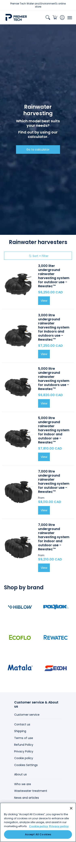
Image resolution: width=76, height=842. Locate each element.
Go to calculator (37, 149)
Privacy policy (59, 826)
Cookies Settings (26, 765)
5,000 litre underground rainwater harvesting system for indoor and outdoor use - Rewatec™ (53, 430)
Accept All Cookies (38, 834)
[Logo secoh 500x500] (56, 668)
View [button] (44, 510)
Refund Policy (23, 745)
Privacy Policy (23, 751)
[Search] (47, 17)
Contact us (22, 724)
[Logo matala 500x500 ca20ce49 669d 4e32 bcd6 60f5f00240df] (20, 668)
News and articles (26, 798)
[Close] (71, 808)
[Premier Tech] (16, 17)
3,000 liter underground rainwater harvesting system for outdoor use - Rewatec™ (53, 275)
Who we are (22, 784)
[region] (38, 822)
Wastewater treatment (30, 791)
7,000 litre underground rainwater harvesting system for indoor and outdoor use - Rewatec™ (53, 537)
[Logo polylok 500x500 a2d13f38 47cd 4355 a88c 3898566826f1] (56, 607)
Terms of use (23, 738)
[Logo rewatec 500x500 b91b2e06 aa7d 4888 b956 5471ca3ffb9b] (56, 637)
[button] (55, 17)
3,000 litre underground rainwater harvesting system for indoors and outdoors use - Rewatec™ (53, 327)
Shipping (20, 731)
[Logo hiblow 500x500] (20, 607)
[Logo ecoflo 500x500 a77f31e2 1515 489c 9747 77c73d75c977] (20, 637)
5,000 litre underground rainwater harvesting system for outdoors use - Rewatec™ (53, 378)
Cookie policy (23, 758)
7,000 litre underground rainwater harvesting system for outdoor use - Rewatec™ (53, 481)
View (44, 301)
